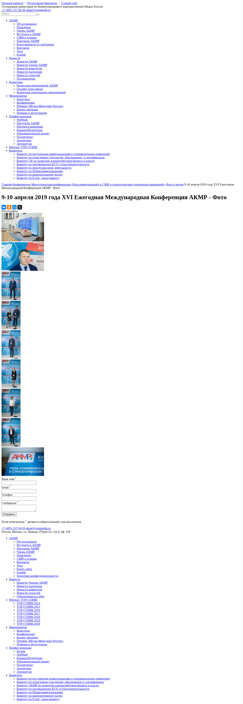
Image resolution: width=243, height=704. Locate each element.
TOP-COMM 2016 (28, 610)
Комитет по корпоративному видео (39, 174)
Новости (14, 58)
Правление (24, 27)
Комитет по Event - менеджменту (38, 178)
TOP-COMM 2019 (28, 620)
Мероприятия (18, 95)
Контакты (50, 3)
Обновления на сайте (30, 596)
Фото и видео (175, 184)
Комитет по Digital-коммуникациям (40, 171)
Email (6, 487)
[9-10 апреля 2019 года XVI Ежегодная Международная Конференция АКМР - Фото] (23, 240)
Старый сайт (69, 3)
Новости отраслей (28, 75)
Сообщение (10, 503)
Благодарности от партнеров (35, 44)
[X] (19, 207)
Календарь (16, 82)
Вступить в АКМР (29, 34)
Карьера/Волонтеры (30, 130)
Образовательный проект (33, 133)
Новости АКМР (27, 61)
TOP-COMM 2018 (28, 617)
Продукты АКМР (28, 123)
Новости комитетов (29, 68)
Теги (20, 51)
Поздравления (26, 78)
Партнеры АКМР (28, 41)
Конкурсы (23, 99)
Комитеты (15, 150)
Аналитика (24, 140)
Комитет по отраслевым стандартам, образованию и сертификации (60, 682)
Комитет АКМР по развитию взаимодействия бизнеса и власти (58, 685)
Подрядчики (25, 137)
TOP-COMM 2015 (28, 606)
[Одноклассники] (9, 207)
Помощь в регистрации (32, 113)
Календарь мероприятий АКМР (37, 85)
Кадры (21, 651)
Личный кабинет (13, 3)
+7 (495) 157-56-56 (13, 10)
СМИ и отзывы (27, 37)
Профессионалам (20, 116)
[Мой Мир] (14, 207)
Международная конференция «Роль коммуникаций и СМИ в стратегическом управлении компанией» (98, 184)
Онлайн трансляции (30, 89)
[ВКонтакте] (4, 207)
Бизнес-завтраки (27, 109)
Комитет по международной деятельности (44, 167)
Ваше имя (9, 479)
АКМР (13, 20)
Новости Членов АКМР (32, 582)
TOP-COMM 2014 (28, 603)
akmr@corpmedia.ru (38, 10)
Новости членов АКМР (32, 65)
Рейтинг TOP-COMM (23, 147)
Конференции (26, 102)
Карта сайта (24, 569)
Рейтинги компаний (30, 126)
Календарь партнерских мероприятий (41, 92)
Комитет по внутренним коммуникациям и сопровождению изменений (63, 154)
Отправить (9, 514)
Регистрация (35, 3)
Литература (24, 143)
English (21, 54)
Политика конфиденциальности (37, 575)
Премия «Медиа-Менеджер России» (40, 106)
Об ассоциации (27, 23)
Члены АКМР (26, 30)
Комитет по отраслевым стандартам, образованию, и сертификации (61, 157)
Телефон (7, 494)
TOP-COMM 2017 (28, 613)
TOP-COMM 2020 (28, 623)
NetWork (22, 119)
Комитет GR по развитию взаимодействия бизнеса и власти (56, 160)
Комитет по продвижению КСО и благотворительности (53, 164)
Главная (7, 184)
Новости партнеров (29, 71)
